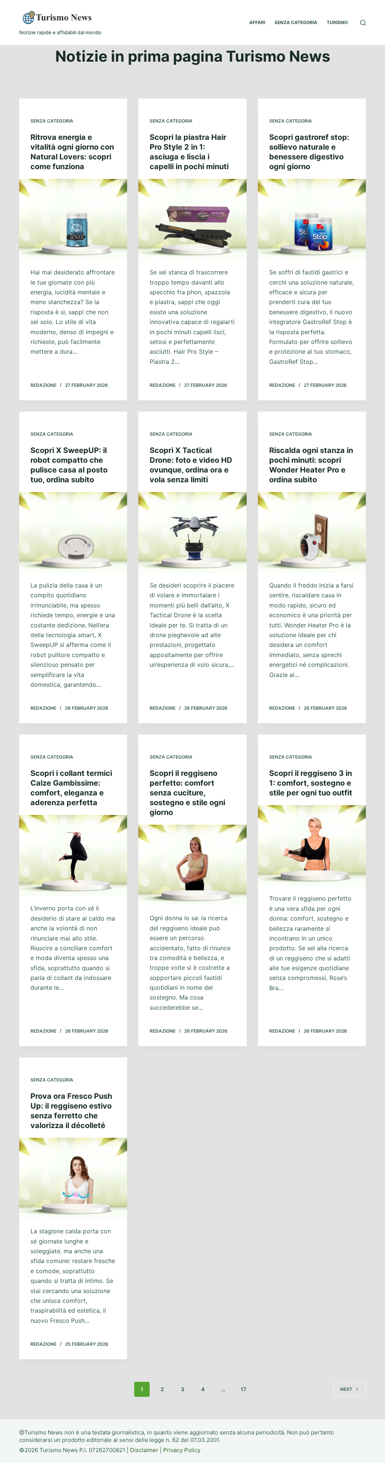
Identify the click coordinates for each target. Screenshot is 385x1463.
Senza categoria (51, 121)
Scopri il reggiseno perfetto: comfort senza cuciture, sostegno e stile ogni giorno (187, 793)
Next (346, 1389)
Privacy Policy (181, 1450)
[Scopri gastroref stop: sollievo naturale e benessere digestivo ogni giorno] (312, 219)
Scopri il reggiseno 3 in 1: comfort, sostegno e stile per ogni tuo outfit (310, 783)
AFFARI (257, 22)
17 (243, 1389)
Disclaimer (144, 1450)
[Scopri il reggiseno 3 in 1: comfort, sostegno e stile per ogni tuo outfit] (312, 845)
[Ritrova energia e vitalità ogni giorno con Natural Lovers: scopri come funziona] (73, 219)
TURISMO (337, 22)
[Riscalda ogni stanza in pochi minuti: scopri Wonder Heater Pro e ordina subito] (312, 532)
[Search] (363, 23)
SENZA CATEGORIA (295, 22)
